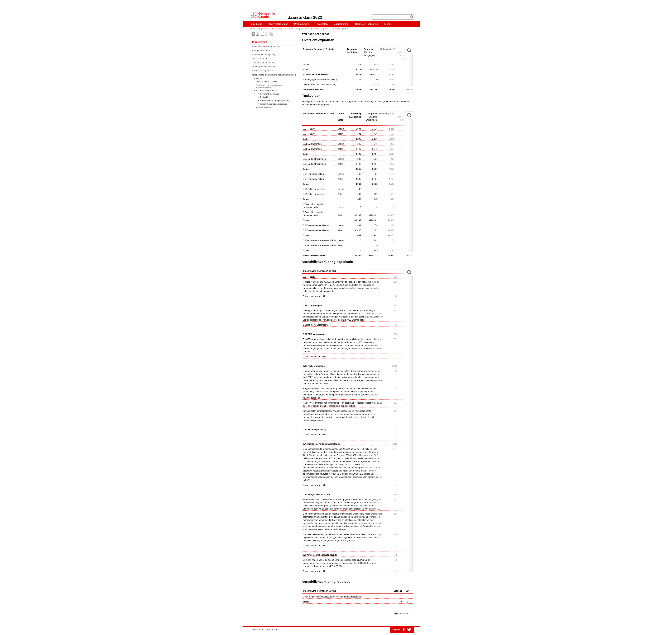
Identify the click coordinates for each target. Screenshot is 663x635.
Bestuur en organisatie (262, 70)
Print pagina (404, 613)
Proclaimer (258, 629)
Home (252, 29)
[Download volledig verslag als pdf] (253, 34)
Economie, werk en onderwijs (266, 46)
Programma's (263, 29)
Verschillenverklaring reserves (273, 104)
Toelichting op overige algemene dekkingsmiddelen (269, 86)
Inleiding (259, 78)
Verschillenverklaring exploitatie (274, 101)
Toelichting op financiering (266, 82)
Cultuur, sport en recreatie (264, 63)
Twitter (409, 629)
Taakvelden (265, 97)
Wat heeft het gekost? (320, 29)
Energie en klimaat (261, 50)
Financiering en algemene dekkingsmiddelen (290, 29)
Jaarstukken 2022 (305, 17)
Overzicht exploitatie (269, 94)
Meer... (388, 23)
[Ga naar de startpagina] (262, 18)
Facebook (404, 629)
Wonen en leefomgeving (263, 54)
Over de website (273, 629)
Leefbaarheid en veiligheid (264, 67)
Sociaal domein (259, 58)
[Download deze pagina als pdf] (257, 34)
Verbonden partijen (263, 107)
